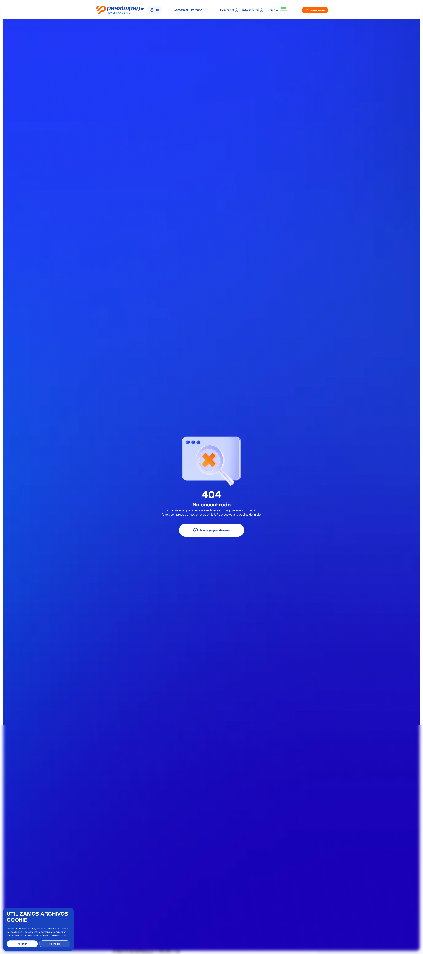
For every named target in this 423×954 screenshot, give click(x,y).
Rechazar (54, 944)
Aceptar (22, 944)
